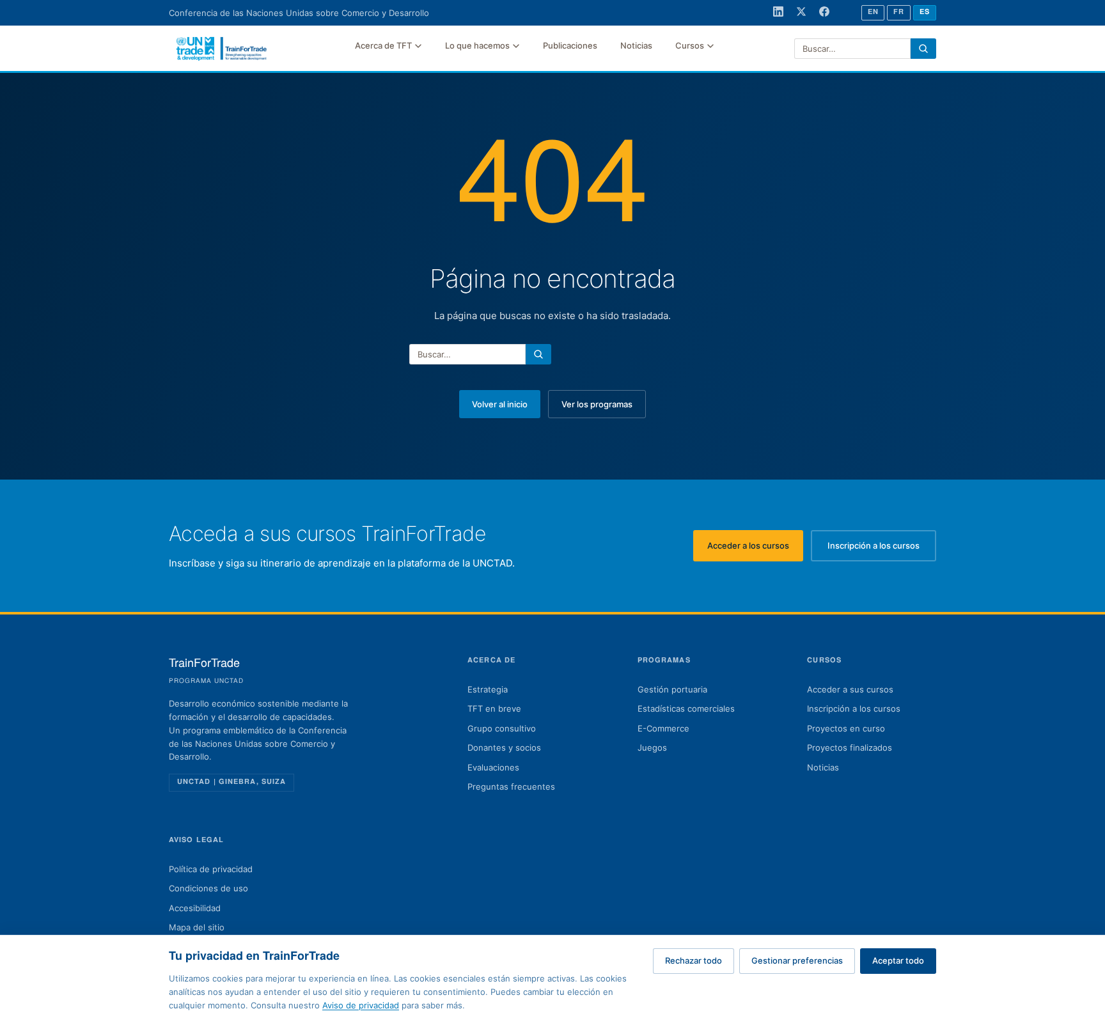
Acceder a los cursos (755, 548)
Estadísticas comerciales (686, 708)
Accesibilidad (195, 908)
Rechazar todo (693, 960)
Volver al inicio (500, 404)
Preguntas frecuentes (511, 786)
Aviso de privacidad (360, 1005)
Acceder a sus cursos (850, 689)
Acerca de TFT (383, 45)
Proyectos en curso (846, 728)
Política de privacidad (211, 869)
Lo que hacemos (477, 45)
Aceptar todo (898, 960)
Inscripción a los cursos (881, 548)
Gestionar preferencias (797, 960)
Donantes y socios (504, 747)
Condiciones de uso (208, 888)
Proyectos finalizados (849, 747)
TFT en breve (494, 708)
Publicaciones (570, 45)
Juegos (652, 747)
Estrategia (487, 689)
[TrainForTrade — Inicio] (222, 48)
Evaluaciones (493, 767)
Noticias (636, 45)
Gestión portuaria (672, 689)
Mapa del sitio (196, 927)
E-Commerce (663, 728)
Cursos (689, 45)
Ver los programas (596, 404)
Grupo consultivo (501, 728)
